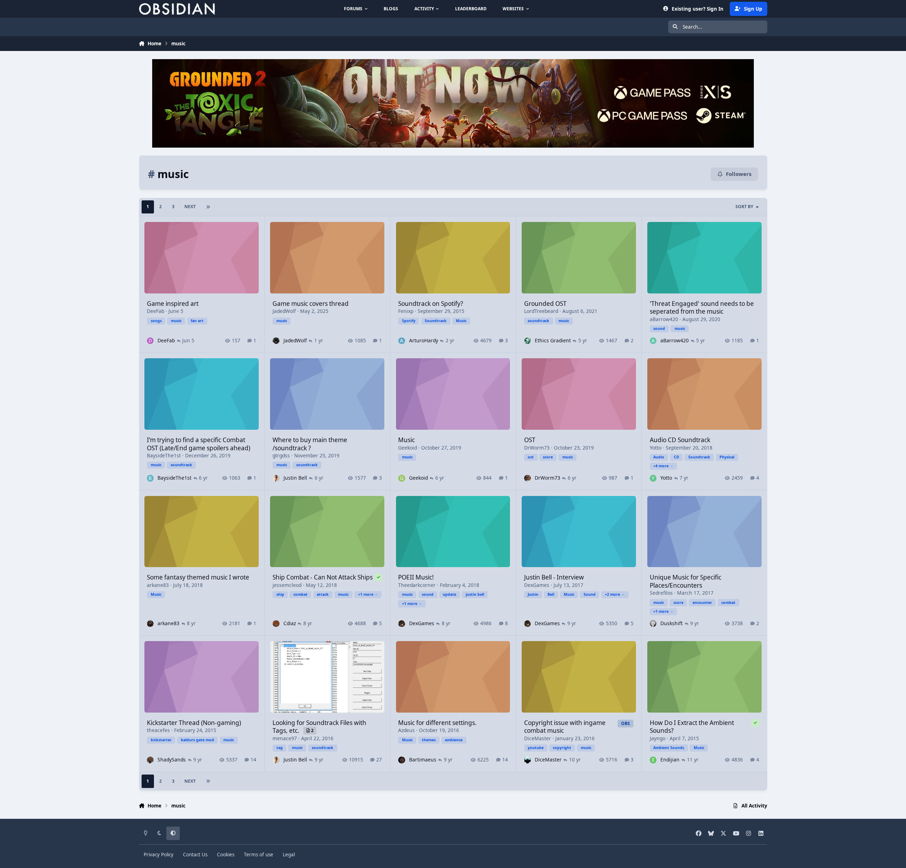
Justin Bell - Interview (554, 577)
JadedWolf (284, 311)
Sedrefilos (661, 592)
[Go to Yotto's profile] (653, 478)
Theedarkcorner (417, 585)
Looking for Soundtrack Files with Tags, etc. (319, 727)
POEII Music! (416, 577)
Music (406, 440)
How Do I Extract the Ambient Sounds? (692, 727)
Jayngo (657, 738)
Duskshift (671, 623)
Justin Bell (295, 477)
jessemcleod (287, 585)
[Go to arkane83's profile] (150, 623)
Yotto (655, 447)
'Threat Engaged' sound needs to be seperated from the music (702, 307)
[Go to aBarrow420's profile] (653, 340)
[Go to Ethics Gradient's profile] (527, 340)
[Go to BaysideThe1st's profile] (150, 478)
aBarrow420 (664, 319)
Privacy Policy (158, 854)
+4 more (661, 465)
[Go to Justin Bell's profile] (276, 478)
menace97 (285, 738)
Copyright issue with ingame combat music (565, 727)
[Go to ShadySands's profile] (150, 759)
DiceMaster (537, 738)
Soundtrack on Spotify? (430, 303)
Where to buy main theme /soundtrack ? (310, 444)
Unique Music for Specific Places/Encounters (685, 581)
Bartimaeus (422, 759)
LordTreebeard (541, 311)
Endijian (670, 759)
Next (190, 207)
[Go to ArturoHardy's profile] (401, 340)
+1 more (365, 594)
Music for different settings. (437, 723)
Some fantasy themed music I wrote (198, 577)
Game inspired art (173, 303)
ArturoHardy (423, 340)
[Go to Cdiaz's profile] (276, 623)
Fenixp (405, 311)
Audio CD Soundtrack (680, 440)
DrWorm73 (537, 447)
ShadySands (171, 759)
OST (529, 440)
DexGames (421, 623)
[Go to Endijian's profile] (653, 759)
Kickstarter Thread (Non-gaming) (194, 723)
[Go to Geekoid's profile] (401, 478)
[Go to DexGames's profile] (401, 623)
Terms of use (258, 854)
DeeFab (155, 311)
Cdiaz (289, 623)
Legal (289, 854)
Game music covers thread (311, 303)
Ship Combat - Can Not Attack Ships (323, 577)
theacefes (158, 730)
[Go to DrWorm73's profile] (527, 478)
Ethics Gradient (553, 340)
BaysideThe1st (164, 455)
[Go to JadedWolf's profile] (276, 340)
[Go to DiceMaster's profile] (527, 759)
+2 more (612, 594)
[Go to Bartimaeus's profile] (401, 759)
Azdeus (406, 730)
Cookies (225, 854)
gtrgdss (281, 455)
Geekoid (407, 447)
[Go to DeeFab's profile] (150, 340)
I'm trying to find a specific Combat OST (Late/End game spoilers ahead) (198, 444)
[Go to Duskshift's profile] (653, 623)
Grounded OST (545, 303)
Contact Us (195, 854)
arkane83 (158, 585)
